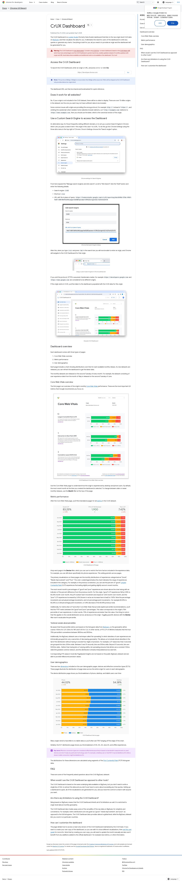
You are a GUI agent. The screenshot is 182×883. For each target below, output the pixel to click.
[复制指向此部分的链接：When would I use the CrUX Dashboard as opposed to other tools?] (110, 780)
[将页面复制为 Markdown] (88, 25)
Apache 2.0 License (58, 846)
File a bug (5, 862)
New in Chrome (62, 2)
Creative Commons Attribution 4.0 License (101, 844)
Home (52, 19)
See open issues (7, 865)
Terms (4, 879)
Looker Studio (73, 37)
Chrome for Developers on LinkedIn (132, 868)
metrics (99, 501)
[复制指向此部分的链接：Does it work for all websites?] (83, 95)
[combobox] (145, 2)
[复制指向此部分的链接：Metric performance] (70, 497)
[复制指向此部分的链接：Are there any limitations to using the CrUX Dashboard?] (101, 798)
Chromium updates (68, 862)
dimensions (64, 666)
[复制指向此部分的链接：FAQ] (57, 769)
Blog (52, 2)
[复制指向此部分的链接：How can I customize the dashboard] (84, 823)
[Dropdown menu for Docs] (35, 2)
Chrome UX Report (18, 8)
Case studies (43, 2)
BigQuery (56, 40)
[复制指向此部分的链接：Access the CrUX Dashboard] (82, 62)
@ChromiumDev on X (128, 862)
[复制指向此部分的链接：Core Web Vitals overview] (75, 382)
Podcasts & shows (67, 871)
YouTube (124, 865)
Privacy (10, 879)
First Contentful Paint (110, 761)
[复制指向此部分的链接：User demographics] (69, 662)
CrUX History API (125, 50)
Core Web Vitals (92, 386)
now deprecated (79, 50)
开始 (172, 23)
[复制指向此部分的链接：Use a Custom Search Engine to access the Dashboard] (109, 118)
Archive (64, 868)
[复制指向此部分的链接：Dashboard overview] (74, 347)
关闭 (160, 23)
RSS (123, 871)
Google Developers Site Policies (85, 846)
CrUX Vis (96, 50)
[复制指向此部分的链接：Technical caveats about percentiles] (77, 623)
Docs (31, 2)
